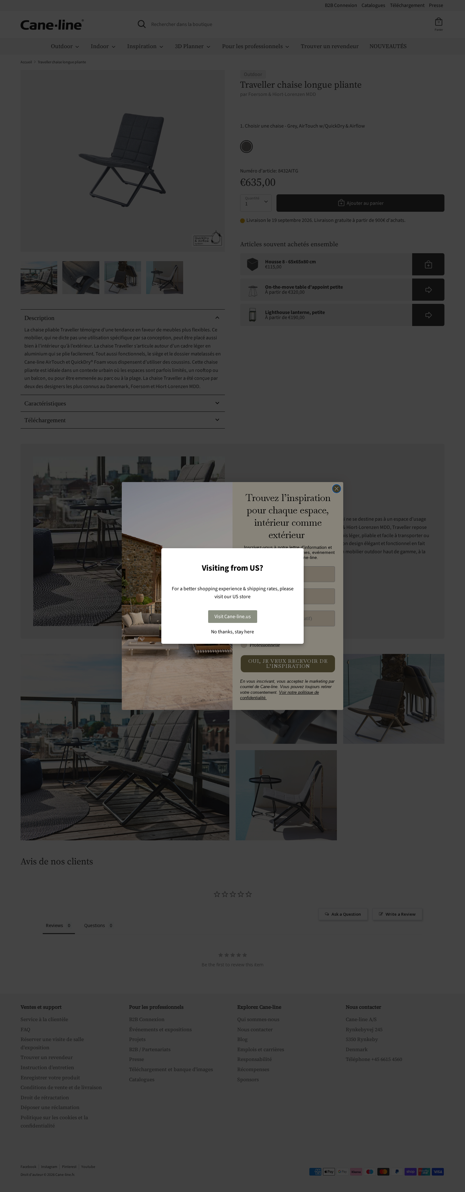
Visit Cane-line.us (232, 616)
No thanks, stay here (232, 631)
